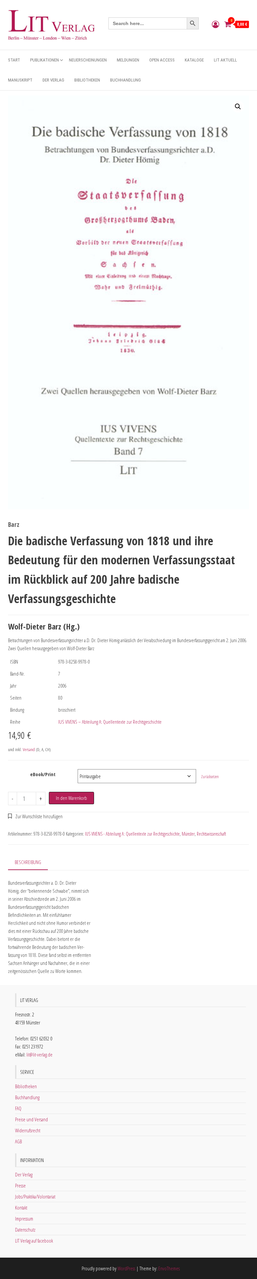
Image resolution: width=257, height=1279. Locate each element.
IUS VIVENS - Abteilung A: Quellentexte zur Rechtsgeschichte (132, 834)
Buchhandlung (125, 80)
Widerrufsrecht (27, 1130)
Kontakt (21, 1207)
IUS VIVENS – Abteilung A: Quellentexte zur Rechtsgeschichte (110, 721)
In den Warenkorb (71, 798)
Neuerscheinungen (88, 59)
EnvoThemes (169, 1268)
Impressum (24, 1218)
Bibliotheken (87, 80)
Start (14, 59)
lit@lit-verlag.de (39, 1054)
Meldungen (128, 59)
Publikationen (44, 59)
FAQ (18, 1108)
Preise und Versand (31, 1119)
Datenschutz (25, 1229)
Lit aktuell (225, 59)
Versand (29, 749)
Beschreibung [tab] (28, 862)
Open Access (162, 59)
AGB (18, 1141)
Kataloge (194, 59)
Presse (20, 1185)
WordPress (126, 1268)
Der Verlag (53, 80)
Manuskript (20, 80)
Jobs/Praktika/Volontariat (35, 1196)
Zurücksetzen (210, 776)
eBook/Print (43, 774)
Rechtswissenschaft (211, 834)
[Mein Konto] (215, 24)
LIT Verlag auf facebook (34, 1240)
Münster (188, 834)
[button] (238, 107)
